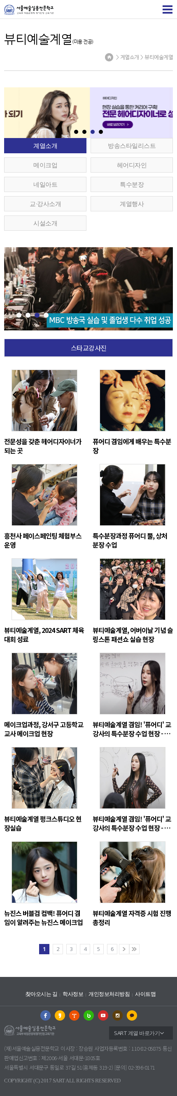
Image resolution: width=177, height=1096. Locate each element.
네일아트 (45, 184)
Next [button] (167, 112)
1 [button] (76, 132)
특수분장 (132, 184)
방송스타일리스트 (132, 145)
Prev (14, 394)
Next (162, 394)
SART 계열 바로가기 (137, 1033)
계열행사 (132, 203)
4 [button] (101, 132)
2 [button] (84, 132)
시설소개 (45, 223)
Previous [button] (9, 112)
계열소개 (45, 145)
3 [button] (93, 132)
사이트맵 (145, 994)
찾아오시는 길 (42, 994)
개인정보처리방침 (109, 994)
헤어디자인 (132, 165)
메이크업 (45, 165)
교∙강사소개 (45, 203)
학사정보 (73, 994)
